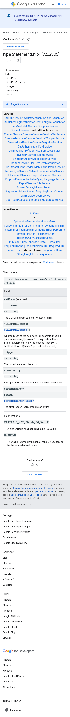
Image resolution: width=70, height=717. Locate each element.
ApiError (34, 213)
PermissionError (25, 233)
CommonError (36, 225)
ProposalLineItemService (46, 175)
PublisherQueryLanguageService (44, 179)
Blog (5, 557)
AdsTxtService (55, 118)
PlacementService (19, 175)
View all (7, 638)
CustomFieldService (20, 142)
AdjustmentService (35, 118)
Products (17, 32)
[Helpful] (23, 39)
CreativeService (32, 134)
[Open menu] (5, 4)
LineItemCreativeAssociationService (34, 158)
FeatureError (11, 229)
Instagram (8, 568)
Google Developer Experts (16, 532)
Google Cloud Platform (15, 676)
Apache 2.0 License (43, 491)
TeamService (27, 195)
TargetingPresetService (50, 191)
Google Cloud (10, 627)
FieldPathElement (15, 329)
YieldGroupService (53, 199)
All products (9, 687)
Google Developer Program (17, 521)
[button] (35, 104)
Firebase (7, 610)
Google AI (8, 681)
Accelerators (9, 537)
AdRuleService (14, 118)
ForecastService (51, 150)
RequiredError (57, 246)
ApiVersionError (23, 221)
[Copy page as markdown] (17, 60)
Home (6, 32)
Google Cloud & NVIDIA (15, 543)
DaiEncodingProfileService (24, 150)
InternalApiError (28, 229)
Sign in (62, 4)
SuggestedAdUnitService (20, 191)
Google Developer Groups (16, 526)
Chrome (7, 605)
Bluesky (7, 563)
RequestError (12, 246)
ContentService (13, 134)
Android (7, 599)
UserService (43, 195)
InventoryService (26, 154)
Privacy (17, 701)
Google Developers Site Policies (26, 495)
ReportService (27, 183)
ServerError (13, 250)
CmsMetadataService (24, 126)
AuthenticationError (44, 221)
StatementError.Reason (19, 400)
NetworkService (38, 171)
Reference (62, 32)
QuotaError (54, 242)
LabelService (45, 154)
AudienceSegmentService (19, 122)
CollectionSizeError (15, 225)
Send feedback (16, 46)
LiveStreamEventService (19, 167)
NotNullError (45, 229)
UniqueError (45, 254)
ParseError (59, 229)
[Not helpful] (28, 39)
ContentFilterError (55, 225)
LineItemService (19, 163)
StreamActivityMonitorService (34, 187)
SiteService (43, 183)
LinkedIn (7, 574)
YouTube (7, 585)
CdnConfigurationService (50, 122)
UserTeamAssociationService (23, 199)
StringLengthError (27, 254)
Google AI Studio (11, 616)
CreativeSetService (53, 134)
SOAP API (47, 32)
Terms (6, 701)
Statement (49, 262)
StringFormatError (52, 250)
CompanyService (48, 126)
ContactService (20, 130)
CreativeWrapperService (50, 138)
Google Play (9, 632)
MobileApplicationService (49, 167)
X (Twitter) (8, 579)
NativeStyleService (16, 171)
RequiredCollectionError (34, 246)
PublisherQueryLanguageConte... (34, 238)
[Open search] (53, 4)
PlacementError (45, 233)
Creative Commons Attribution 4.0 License (32, 488)
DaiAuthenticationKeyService (35, 146)
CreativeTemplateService (20, 138)
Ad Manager (39, 4)
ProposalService (15, 179)
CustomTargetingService (47, 142)
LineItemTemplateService (45, 163)
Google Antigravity (12, 621)
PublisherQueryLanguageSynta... (28, 242)
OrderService (56, 171)
